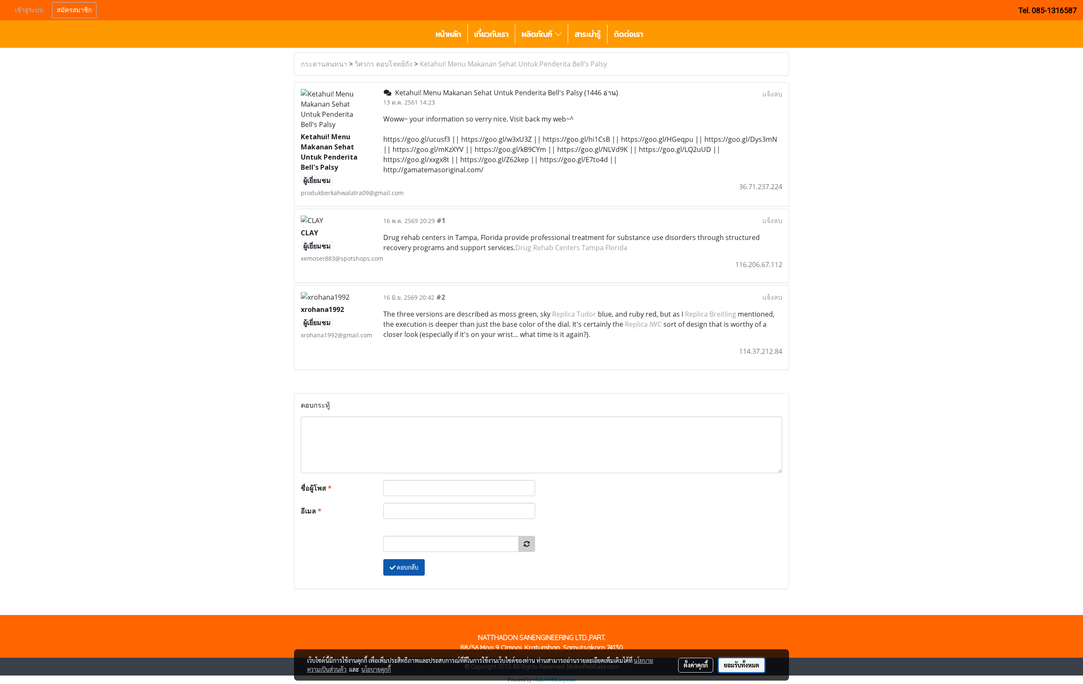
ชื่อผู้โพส (316, 488)
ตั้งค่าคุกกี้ (696, 665)
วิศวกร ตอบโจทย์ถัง (383, 64)
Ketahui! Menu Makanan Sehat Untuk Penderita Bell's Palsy (513, 64)
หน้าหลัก (448, 34)
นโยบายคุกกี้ (376, 669)
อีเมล (311, 511)
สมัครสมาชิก (74, 10)
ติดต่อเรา (628, 34)
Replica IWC (643, 324)
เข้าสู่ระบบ (29, 10)
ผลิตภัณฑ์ (538, 34)
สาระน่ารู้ (587, 34)
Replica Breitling (710, 314)
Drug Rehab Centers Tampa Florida (571, 247)
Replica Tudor (574, 314)
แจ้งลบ (772, 94)
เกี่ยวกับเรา (491, 34)
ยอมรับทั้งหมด (741, 665)
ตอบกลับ (407, 567)
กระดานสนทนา (324, 64)
